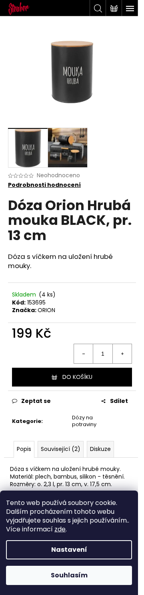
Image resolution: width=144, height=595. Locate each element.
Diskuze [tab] (100, 449)
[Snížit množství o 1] (83, 353)
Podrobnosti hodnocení (44, 185)
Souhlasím (69, 575)
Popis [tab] (24, 449)
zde (60, 529)
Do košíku (77, 377)
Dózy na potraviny (84, 421)
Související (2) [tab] (60, 449)
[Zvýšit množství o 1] (122, 353)
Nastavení (69, 549)
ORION (46, 310)
